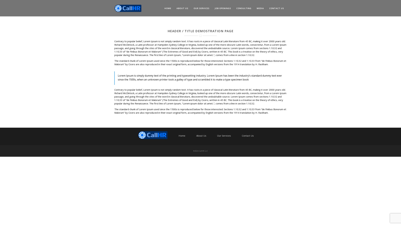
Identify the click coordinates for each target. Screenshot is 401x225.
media (260, 8)
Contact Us (276, 8)
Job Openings (223, 8)
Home (167, 8)
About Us (182, 8)
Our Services (201, 8)
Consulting (243, 8)
